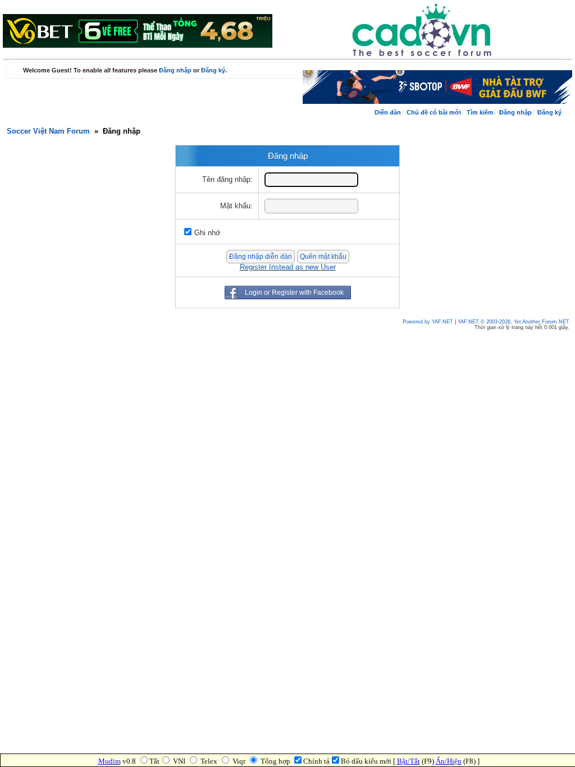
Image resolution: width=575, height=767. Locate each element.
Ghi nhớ (207, 233)
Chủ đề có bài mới (434, 112)
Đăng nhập (175, 70)
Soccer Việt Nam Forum (48, 131)
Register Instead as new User (288, 267)
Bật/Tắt (408, 761)
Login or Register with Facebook (294, 292)
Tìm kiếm (480, 112)
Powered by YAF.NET (428, 322)
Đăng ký (213, 70)
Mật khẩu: (236, 206)
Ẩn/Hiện (449, 761)
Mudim (109, 761)
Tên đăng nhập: (227, 180)
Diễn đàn (388, 112)
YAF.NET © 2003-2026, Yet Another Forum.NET (513, 322)
